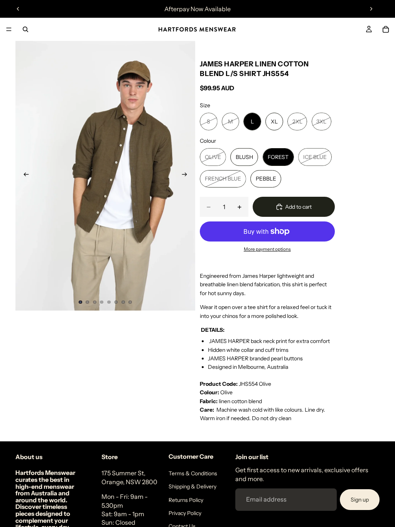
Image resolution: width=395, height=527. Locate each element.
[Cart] (385, 29)
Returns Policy (186, 500)
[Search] (25, 29)
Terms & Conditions (193, 473)
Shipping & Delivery (192, 486)
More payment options (267, 249)
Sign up (360, 499)
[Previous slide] (18, 8)
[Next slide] (371, 8)
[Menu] (9, 29)
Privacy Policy (185, 513)
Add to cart (298, 206)
